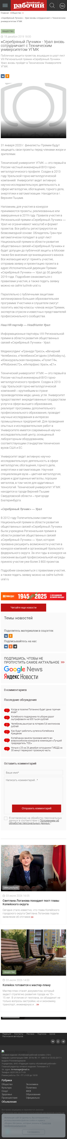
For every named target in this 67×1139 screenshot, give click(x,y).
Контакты (18, 1034)
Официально (33, 1097)
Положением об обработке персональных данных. (34, 822)
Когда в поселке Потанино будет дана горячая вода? (35, 710)
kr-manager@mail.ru (20, 1069)
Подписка (41, 1034)
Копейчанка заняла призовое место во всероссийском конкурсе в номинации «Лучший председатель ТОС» (36, 741)
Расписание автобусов (12, 1036)
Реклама (30, 1034)
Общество (7, 1084)
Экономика (32, 1084)
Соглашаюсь (33, 1132)
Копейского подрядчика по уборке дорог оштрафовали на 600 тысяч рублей (32, 717)
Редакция (6, 1034)
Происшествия (9, 1097)
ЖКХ (28, 1091)
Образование (33, 1094)
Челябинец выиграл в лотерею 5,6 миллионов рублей (35, 725)
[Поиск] (52, 6)
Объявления (9, 1101)
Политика (31, 1087)
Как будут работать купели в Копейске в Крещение (32, 732)
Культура (7, 1087)
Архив (52, 1034)
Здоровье (7, 1094)
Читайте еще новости (23, 607)
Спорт (5, 1091)
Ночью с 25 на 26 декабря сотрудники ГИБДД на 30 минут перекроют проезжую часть (36, 749)
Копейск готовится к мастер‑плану (27, 985)
